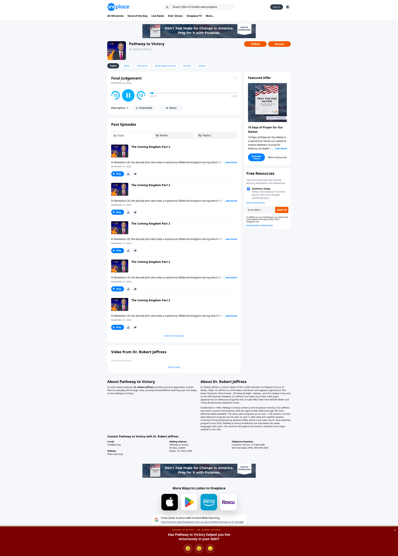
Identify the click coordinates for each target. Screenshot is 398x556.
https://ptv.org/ (115, 454)
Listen (113, 65)
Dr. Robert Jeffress (141, 49)
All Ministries (115, 16)
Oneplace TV (194, 16)
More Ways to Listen (165, 65)
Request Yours (256, 157)
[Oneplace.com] (118, 7)
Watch (126, 65)
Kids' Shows (175, 16)
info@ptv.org (114, 444)
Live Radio (157, 16)
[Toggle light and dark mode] (288, 7)
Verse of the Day (137, 16)
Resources (142, 65)
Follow (255, 44)
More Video (174, 367)
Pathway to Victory (146, 43)
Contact (202, 65)
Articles (187, 65)
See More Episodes (174, 335)
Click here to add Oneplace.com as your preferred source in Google (202, 522)
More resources (277, 157)
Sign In (276, 6)
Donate (279, 44)
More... (210, 16)
